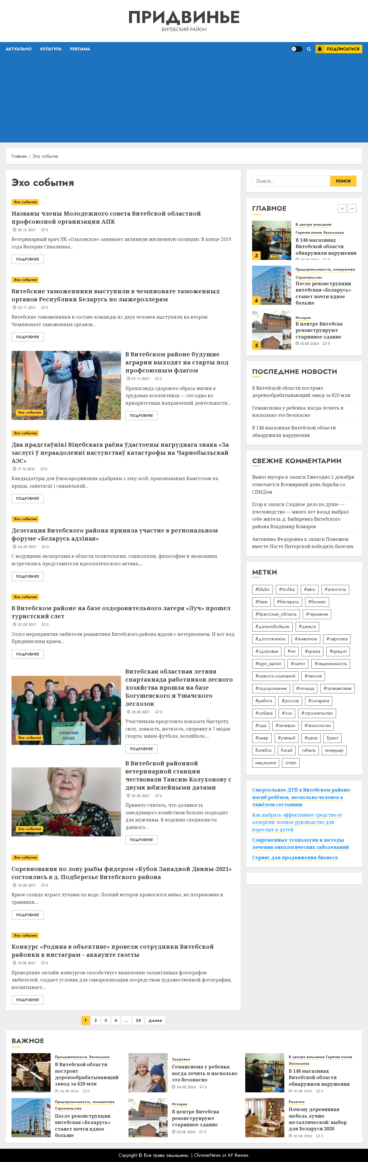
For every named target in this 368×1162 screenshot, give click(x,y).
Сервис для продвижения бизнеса (295, 857)
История (303, 317)
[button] (309, 49)
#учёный (286, 738)
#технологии (317, 725)
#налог (298, 663)
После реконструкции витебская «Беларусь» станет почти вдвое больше (323, 293)
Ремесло (297, 1102)
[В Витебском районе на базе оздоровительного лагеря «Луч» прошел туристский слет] (123, 597)
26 (138, 1020)
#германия (317, 614)
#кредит (338, 651)
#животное (306, 639)
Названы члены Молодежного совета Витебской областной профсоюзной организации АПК (106, 217)
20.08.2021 (141, 796)
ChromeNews (207, 1155)
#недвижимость (331, 663)
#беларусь (288, 601)
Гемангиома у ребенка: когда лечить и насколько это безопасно (298, 412)
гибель (309, 750)
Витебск (263, 750)
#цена (310, 738)
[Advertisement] (184, 99)
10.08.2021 (27, 963)
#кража (312, 651)
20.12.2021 (27, 230)
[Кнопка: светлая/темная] (296, 49)
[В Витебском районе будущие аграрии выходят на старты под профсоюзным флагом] (66, 385)
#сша (260, 725)
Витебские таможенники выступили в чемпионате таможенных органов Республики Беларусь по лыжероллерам (116, 295)
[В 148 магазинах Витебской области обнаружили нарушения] (271, 240)
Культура (51, 49)
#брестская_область (276, 614)
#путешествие (337, 688)
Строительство (309, 277)
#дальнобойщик (272, 626)
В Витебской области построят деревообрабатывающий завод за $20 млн (86, 1074)
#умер (262, 738)
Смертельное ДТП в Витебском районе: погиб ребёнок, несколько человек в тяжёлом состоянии (301, 797)
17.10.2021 (26, 469)
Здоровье (181, 1059)
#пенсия (313, 676)
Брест (332, 738)
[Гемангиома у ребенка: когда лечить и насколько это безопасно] (148, 1072)
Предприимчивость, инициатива (325, 269)
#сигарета (318, 700)
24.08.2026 (69, 1091)
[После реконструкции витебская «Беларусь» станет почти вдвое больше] (271, 285)
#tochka (287, 589)
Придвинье (184, 17)
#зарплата (337, 639)
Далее (155, 1020)
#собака (264, 713)
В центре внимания (313, 224)
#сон (287, 713)
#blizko (262, 589)
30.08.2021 (141, 712)
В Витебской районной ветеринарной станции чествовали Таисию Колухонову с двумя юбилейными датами (178, 775)
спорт (290, 762)
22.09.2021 (27, 625)
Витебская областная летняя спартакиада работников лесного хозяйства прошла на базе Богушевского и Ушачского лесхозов (179, 687)
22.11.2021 (27, 308)
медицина (265, 762)
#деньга (307, 626)
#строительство (317, 713)
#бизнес (317, 601)
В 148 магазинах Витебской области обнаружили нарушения (326, 246)
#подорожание (271, 688)
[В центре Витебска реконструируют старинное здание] (271, 330)
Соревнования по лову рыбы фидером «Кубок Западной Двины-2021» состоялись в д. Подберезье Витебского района (122, 873)
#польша (305, 688)
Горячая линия (309, 232)
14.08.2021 (27, 885)
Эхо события (25, 202)
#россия (290, 700)
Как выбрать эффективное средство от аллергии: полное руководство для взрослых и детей (297, 822)
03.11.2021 (141, 379)
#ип (292, 651)
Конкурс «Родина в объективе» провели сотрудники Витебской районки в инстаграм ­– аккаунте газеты (113, 950)
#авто (309, 589)
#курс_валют (268, 663)
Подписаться (343, 49)
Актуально (19, 49)
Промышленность (71, 1057)
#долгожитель (270, 639)
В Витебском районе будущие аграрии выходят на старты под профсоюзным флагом (177, 362)
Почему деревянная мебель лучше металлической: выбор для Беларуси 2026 (318, 1119)
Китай (286, 750)
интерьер (334, 750)
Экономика (333, 232)
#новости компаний (275, 676)
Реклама (80, 49)
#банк (261, 601)
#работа (263, 700)
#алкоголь (335, 589)
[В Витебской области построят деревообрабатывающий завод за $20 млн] (31, 1072)
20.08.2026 (309, 344)
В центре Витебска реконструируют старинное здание (319, 330)
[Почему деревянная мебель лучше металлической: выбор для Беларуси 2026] (264, 1117)
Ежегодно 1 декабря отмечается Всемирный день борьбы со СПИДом (303, 484)
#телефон (285, 725)
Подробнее (27, 259)
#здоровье (266, 651)
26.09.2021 (27, 547)
